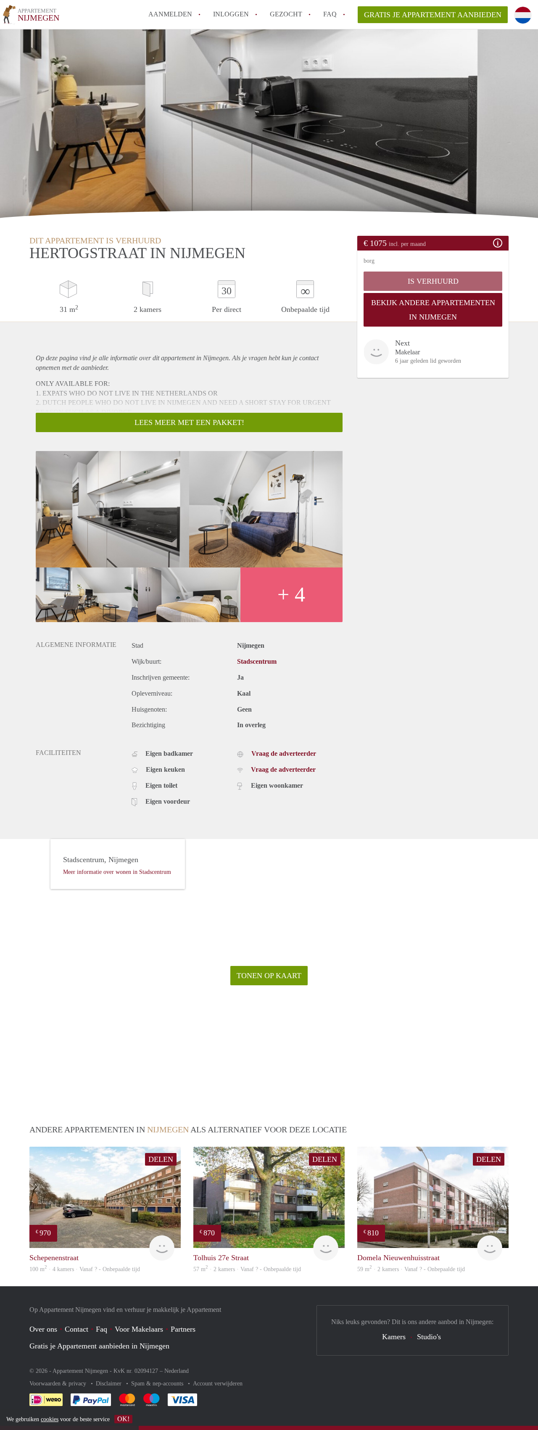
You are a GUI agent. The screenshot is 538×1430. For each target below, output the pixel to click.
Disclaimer (109, 1383)
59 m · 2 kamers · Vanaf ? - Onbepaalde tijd (411, 1269)
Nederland (176, 1371)
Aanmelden (170, 14)
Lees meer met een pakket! (189, 422)
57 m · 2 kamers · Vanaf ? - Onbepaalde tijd (247, 1269)
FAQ (330, 14)
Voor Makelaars (139, 1329)
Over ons (43, 1329)
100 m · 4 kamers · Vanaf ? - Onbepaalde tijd (84, 1269)
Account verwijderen (218, 1383)
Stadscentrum (257, 661)
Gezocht (286, 14)
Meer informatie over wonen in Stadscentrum (117, 872)
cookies (49, 1419)
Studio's (429, 1336)
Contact (76, 1329)
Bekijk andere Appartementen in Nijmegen (433, 309)
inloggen (231, 14)
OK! (123, 1418)
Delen (160, 1159)
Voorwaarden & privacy (58, 1383)
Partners (183, 1329)
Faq (101, 1329)
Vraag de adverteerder (283, 753)
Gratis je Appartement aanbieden (432, 15)
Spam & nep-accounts (158, 1383)
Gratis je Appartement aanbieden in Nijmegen (99, 1346)
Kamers (394, 1336)
